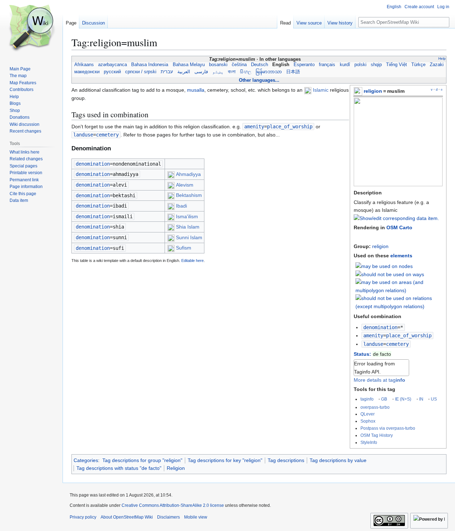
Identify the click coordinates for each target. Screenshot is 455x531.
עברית (167, 71)
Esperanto (304, 64)
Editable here (192, 260)
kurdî (344, 64)
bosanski (218, 64)
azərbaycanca (112, 64)
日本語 (293, 71)
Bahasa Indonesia (150, 64)
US (434, 399)
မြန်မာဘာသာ (268, 71)
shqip (376, 64)
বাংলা (231, 71)
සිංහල (246, 71)
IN (421, 399)
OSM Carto (399, 227)
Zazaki (436, 64)
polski (360, 64)
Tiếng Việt (396, 64)
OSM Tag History (376, 435)
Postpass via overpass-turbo (387, 428)
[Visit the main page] (31, 28)
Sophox (367, 421)
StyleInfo (368, 442)
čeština (239, 64)
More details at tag (379, 380)
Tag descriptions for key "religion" (225, 460)
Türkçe (418, 64)
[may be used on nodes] (384, 265)
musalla (195, 90)
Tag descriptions (286, 460)
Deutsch (259, 64)
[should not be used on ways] (389, 274)
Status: (362, 354)
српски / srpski (141, 71)
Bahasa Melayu (188, 64)
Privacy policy (83, 517)
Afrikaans (84, 64)
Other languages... (259, 80)
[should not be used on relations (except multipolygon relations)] (399, 302)
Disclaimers (168, 517)
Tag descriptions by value (338, 460)
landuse (373, 344)
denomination (380, 327)
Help (442, 58)
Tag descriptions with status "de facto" (118, 468)
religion (373, 91)
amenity (373, 335)
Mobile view (195, 517)
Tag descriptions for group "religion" (142, 460)
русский (112, 71)
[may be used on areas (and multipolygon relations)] (399, 286)
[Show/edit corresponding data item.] (396, 218)
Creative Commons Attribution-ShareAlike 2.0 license (173, 505)
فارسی (201, 71)
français (327, 64)
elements (401, 255)
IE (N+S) (403, 399)
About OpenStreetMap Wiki (127, 517)
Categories (86, 460)
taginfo (367, 399)
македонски (87, 71)
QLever (367, 414)
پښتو (218, 71)
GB (384, 399)
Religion (176, 468)
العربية (184, 71)
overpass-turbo (375, 407)
